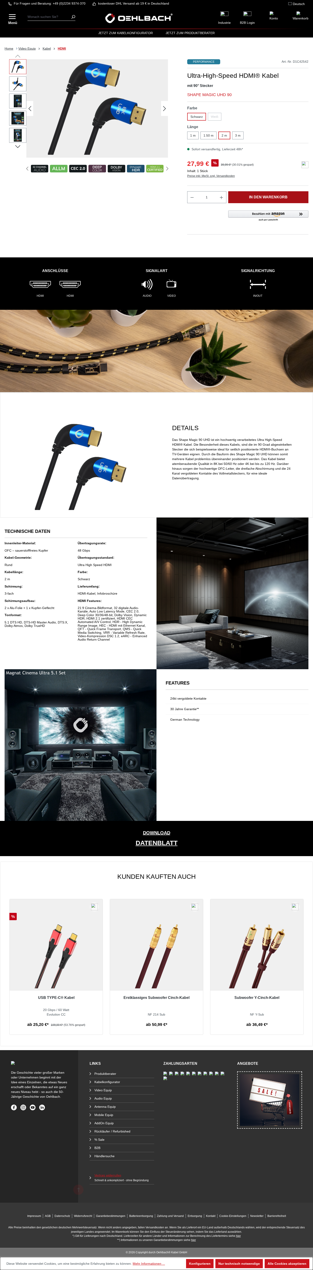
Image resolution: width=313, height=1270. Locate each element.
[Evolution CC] (56, 959)
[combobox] (49, 17)
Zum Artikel (56, 1030)
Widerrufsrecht (83, 1216)
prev (27, 168)
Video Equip (103, 1090)
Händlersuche (104, 1156)
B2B (97, 1148)
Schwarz (196, 117)
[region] (156, 954)
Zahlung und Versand (170, 1216)
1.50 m (208, 135)
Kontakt (210, 1216)
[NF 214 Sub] (156, 959)
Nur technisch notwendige (239, 1263)
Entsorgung (195, 1216)
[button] (268, 215)
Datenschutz (62, 1216)
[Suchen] (73, 17)
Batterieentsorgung (141, 1216)
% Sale (99, 1139)
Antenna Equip (105, 1106)
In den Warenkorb (268, 197)
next (167, 168)
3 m (238, 135)
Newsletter (257, 1216)
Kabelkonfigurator (107, 1082)
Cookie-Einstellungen (232, 1216)
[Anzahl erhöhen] (221, 197)
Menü (12, 22)
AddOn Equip (104, 1123)
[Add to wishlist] (305, 164)
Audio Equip (103, 1098)
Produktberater (105, 1074)
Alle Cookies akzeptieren (287, 1263)
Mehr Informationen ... (149, 1263)
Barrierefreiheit (276, 1216)
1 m (193, 135)
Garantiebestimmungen (110, 1216)
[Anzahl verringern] (192, 197)
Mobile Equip (103, 1115)
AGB (48, 1216)
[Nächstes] (164, 108)
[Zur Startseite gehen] (138, 18)
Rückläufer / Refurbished (112, 1131)
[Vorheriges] (29, 108)
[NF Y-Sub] (256, 959)
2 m (224, 135)
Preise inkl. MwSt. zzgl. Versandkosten (211, 176)
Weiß (216, 118)
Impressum (34, 1216)
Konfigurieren (200, 1263)
